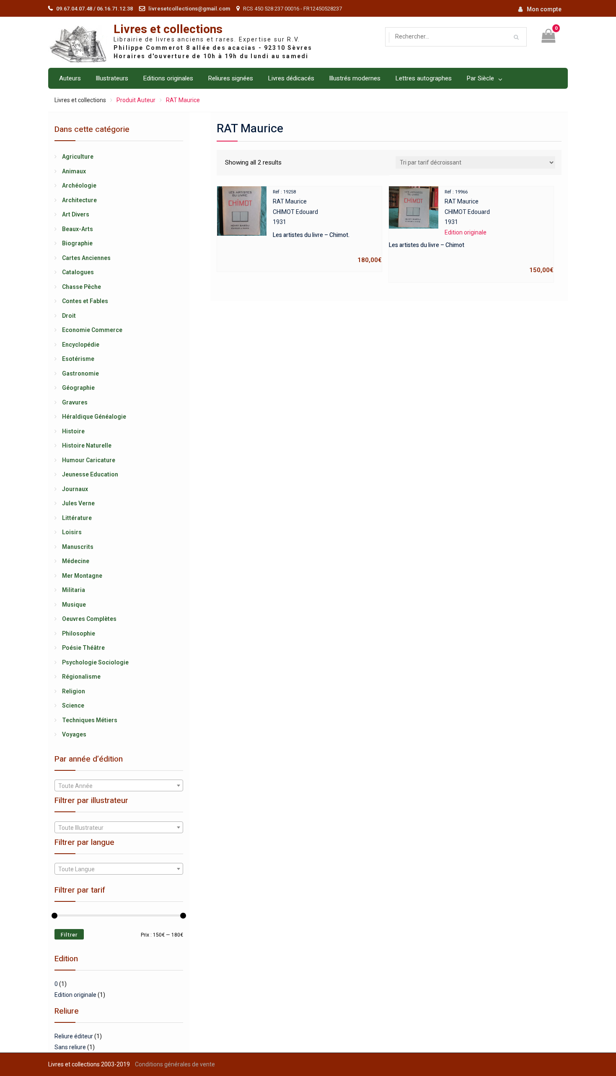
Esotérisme (78, 358)
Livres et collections (168, 29)
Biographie (77, 243)
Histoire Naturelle (86, 445)
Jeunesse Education (90, 474)
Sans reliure (70, 1047)
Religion (73, 691)
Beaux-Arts (77, 229)
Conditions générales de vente (175, 1064)
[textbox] (119, 786)
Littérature (77, 518)
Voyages (74, 734)
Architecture (79, 200)
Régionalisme (81, 676)
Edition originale (75, 994)
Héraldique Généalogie (94, 416)
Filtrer (69, 935)
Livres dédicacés (291, 78)
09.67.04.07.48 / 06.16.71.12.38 (94, 8)
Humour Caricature (88, 460)
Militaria (73, 590)
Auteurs (70, 78)
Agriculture (77, 156)
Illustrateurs (112, 78)
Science (73, 705)
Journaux (75, 489)
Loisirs (72, 532)
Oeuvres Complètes (89, 618)
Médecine (75, 561)
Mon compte (544, 9)
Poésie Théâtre (83, 647)
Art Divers (75, 214)
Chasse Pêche (81, 286)
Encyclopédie (80, 344)
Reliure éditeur (73, 1036)
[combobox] (118, 785)
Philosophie (78, 633)
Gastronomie (80, 373)
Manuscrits (77, 546)
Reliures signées (230, 78)
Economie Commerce (92, 330)
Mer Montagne (82, 575)
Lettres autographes (423, 78)
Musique (74, 604)
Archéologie (79, 185)
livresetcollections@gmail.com (189, 8)
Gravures (75, 402)
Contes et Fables (85, 301)
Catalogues (78, 272)
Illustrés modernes (354, 78)
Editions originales (168, 78)
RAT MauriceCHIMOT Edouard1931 (327, 226)
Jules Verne (78, 503)
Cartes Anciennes (86, 258)
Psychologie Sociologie (95, 662)
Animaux (74, 171)
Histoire (73, 431)
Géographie (78, 387)
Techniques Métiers (89, 720)
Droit (69, 315)
